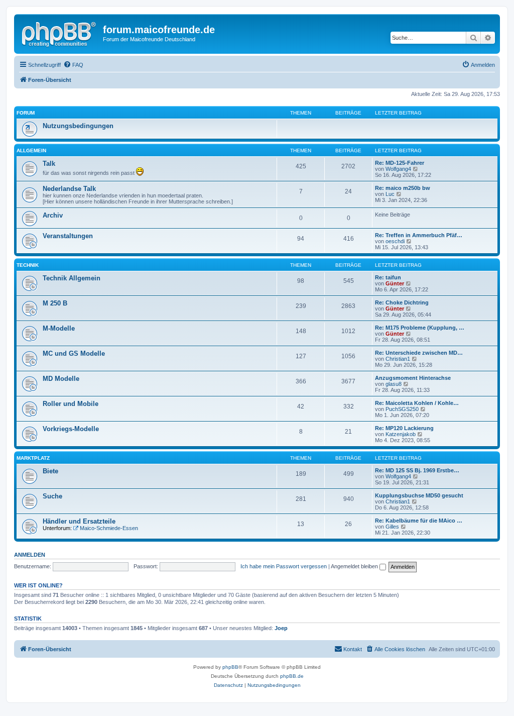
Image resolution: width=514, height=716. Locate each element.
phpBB (230, 667)
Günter (395, 283)
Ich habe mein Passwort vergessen (283, 566)
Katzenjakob (401, 434)
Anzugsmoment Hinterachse (413, 378)
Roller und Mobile (70, 403)
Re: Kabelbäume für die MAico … (418, 521)
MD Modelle (61, 378)
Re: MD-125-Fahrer (399, 163)
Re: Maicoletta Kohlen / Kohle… (417, 403)
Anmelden (29, 555)
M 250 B (55, 303)
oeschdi (395, 241)
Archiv (53, 215)
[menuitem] (73, 65)
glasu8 (394, 384)
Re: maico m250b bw (402, 188)
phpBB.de (292, 676)
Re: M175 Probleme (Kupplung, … (419, 328)
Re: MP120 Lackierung (404, 428)
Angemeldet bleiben (355, 566)
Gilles (392, 527)
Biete (50, 471)
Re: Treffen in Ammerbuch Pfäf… (418, 235)
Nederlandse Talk (69, 188)
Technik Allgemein (71, 278)
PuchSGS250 (402, 409)
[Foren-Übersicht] (60, 33)
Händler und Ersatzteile (79, 521)
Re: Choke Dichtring (402, 302)
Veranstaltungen (68, 236)
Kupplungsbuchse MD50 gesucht (419, 495)
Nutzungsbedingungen (78, 126)
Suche (52, 496)
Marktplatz (33, 458)
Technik (28, 265)
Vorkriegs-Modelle (71, 429)
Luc (390, 194)
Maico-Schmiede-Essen (109, 528)
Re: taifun (388, 277)
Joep (281, 628)
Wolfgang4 (398, 169)
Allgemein (31, 150)
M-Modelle (59, 328)
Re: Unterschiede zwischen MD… (419, 353)
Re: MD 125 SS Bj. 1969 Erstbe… (417, 470)
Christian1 (398, 359)
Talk (49, 163)
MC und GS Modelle (74, 353)
